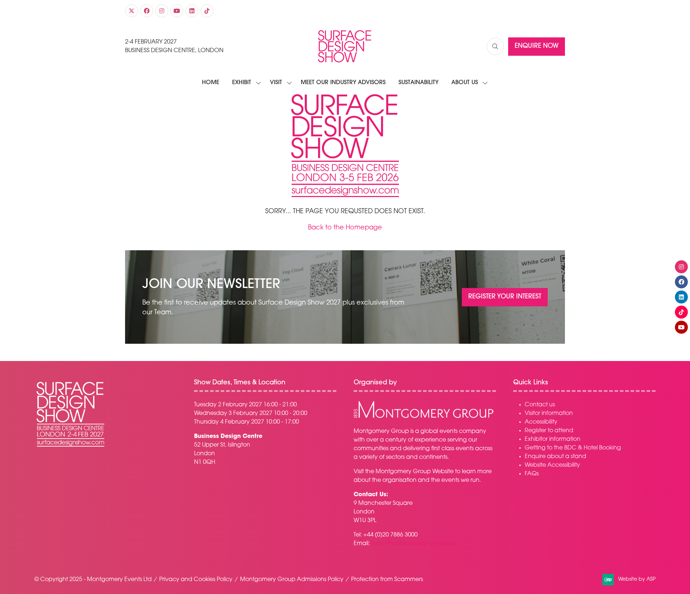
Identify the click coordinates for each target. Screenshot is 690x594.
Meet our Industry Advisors (343, 83)
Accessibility (541, 422)
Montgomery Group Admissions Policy (292, 579)
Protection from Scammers (387, 579)
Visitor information (549, 413)
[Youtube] (176, 10)
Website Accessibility (552, 465)
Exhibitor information (552, 439)
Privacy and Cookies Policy (196, 579)
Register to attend (549, 431)
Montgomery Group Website (415, 472)
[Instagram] (161, 10)
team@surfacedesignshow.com (414, 544)
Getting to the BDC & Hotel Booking (573, 448)
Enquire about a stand (555, 457)
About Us (464, 83)
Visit (276, 83)
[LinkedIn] (191, 10)
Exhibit (241, 83)
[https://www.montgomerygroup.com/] (423, 417)
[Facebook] (146, 10)
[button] (495, 46)
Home (210, 83)
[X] (131, 10)
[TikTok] (207, 10)
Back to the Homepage (345, 228)
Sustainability (418, 83)
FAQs (532, 474)
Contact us (540, 405)
